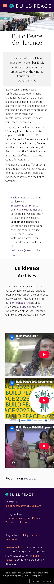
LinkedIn (22, 522)
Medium (36, 518)
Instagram (24, 518)
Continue (35, 581)
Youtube (29, 478)
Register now (18, 197)
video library (29, 306)
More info (47, 581)
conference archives (21, 302)
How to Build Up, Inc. (17, 547)
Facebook (11, 518)
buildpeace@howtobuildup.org (23, 506)
